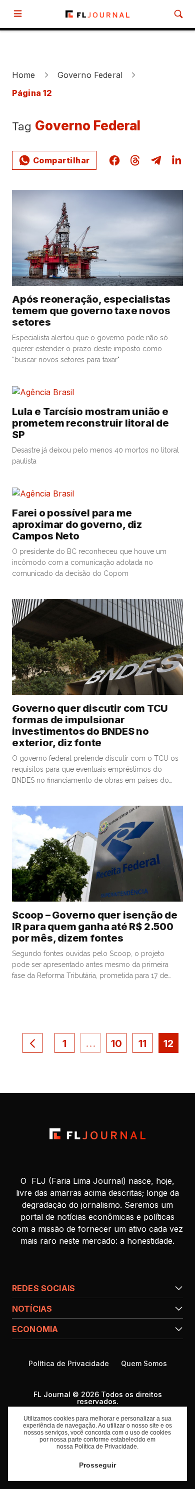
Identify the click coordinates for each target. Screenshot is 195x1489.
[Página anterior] (32, 1043)
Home (24, 75)
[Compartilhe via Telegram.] (156, 160)
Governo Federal (90, 75)
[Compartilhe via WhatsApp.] (54, 160)
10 (116, 1043)
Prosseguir (97, 1465)
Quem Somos (144, 1363)
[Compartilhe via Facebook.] (114, 160)
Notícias (32, 1309)
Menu (20, 14)
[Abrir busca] (178, 13)
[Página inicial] (97, 1134)
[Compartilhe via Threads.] (135, 160)
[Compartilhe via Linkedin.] (176, 160)
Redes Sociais (43, 1288)
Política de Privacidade (68, 1363)
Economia (35, 1329)
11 (142, 1043)
